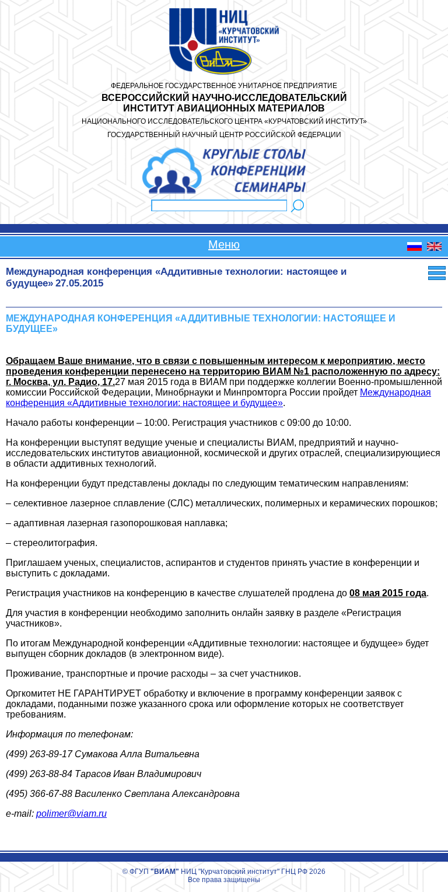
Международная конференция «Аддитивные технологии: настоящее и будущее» (218, 397)
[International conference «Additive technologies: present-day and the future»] (434, 248)
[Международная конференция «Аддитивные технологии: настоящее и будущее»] (414, 248)
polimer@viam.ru (71, 813)
